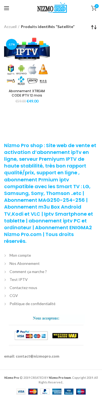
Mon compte (20, 255)
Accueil (10, 26)
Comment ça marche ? (28, 271)
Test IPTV (19, 279)
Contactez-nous (23, 287)
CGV (14, 295)
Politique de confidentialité (32, 303)
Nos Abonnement (25, 263)
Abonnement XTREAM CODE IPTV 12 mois (27, 93)
